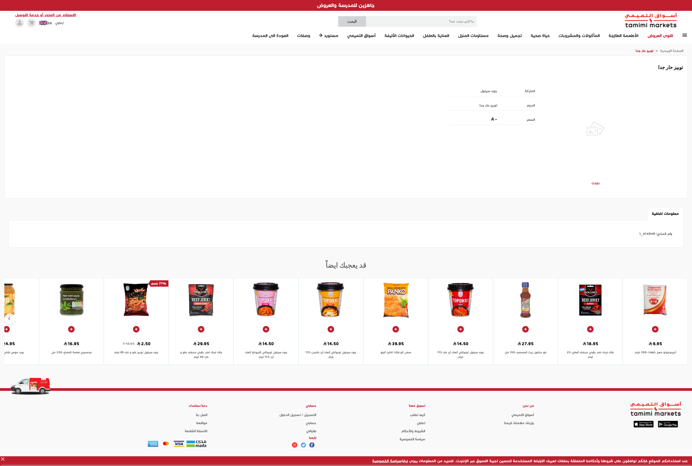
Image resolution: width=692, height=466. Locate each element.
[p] (294, 445)
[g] (312, 445)
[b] (303, 445)
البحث (352, 21)
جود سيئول (488, 91)
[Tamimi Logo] (651, 20)
